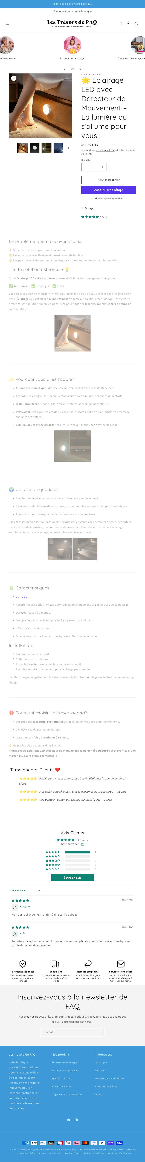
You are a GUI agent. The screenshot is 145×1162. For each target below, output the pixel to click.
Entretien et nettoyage (65, 1070)
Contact (99, 1094)
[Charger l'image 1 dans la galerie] (23, 148)
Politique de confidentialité (122, 1149)
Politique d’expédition (94, 1153)
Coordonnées (55, 1153)
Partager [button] (90, 208)
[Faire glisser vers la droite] (80, 69)
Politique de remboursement (93, 1149)
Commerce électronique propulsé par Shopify (55, 1149)
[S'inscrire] (100, 1032)
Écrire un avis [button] (72, 878)
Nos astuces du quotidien (109, 1078)
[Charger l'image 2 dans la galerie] (35, 148)
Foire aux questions (106, 1086)
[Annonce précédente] (7, 4)
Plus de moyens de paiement (109, 198)
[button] (7, 23)
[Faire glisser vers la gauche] (65, 69)
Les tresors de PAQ (25, 1149)
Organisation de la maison (67, 1094)
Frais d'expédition (105, 150)
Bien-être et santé (62, 1078)
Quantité (85, 159)
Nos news (100, 1070)
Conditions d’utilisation (119, 1153)
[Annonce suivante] (138, 4)
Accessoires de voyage (64, 1062)
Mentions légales (73, 1153)
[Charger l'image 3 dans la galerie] (46, 148)
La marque (101, 1062)
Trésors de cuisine (62, 1086)
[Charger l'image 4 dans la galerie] (58, 148)
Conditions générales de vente (32, 1153)
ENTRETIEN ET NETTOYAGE (72, 58)
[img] (20, 900)
